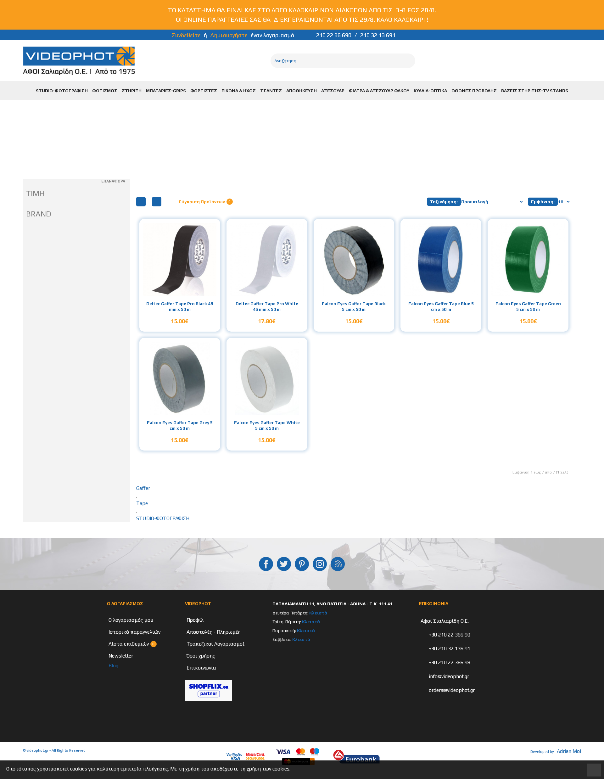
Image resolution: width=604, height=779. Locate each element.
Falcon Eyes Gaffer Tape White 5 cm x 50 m (267, 425)
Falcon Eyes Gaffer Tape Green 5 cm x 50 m (528, 306)
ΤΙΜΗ (35, 193)
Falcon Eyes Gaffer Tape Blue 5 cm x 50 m (441, 306)
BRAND (38, 214)
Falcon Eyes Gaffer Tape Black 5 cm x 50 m (354, 306)
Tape (142, 503)
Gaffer (143, 488)
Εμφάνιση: (543, 201)
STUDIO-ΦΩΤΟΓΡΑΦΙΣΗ (162, 518)
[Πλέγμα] (141, 201)
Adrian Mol (569, 751)
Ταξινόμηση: (444, 201)
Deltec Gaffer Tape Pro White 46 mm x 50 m (267, 306)
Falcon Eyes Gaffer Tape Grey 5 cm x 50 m (180, 425)
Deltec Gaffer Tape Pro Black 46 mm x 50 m (179, 306)
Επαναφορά (113, 181)
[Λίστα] (156, 201)
